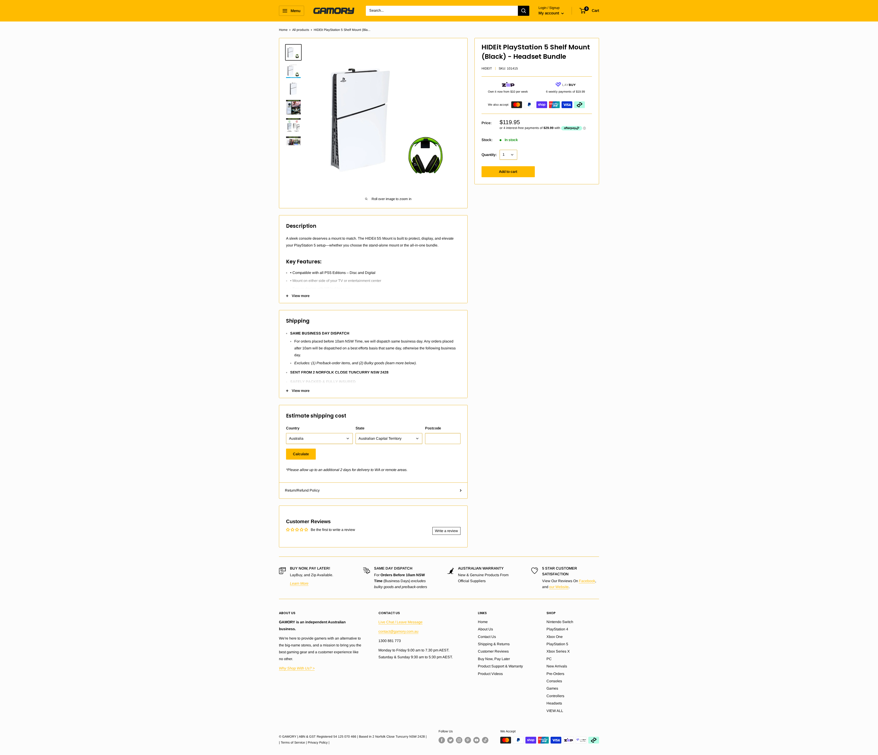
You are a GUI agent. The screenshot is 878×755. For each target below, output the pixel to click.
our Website (559, 587)
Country (293, 428)
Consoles (554, 681)
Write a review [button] (446, 531)
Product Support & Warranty (500, 666)
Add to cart (508, 172)
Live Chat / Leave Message (400, 622)
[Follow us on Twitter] (450, 740)
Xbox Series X (558, 651)
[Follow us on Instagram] (459, 740)
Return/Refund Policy (302, 490)
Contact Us (487, 637)
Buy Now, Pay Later (494, 659)
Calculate (301, 454)
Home (283, 30)
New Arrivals (556, 666)
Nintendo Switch (559, 622)
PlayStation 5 (557, 644)
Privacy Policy (318, 742)
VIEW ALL (554, 711)
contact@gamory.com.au (398, 631)
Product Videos (490, 674)
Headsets (554, 703)
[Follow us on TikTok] (485, 740)
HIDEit (487, 68)
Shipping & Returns (494, 644)
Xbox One (554, 637)
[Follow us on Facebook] (442, 740)
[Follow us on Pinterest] (468, 740)
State (360, 428)
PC (549, 659)
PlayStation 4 (557, 629)
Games (552, 688)
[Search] (523, 11)
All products (300, 30)
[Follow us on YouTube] (476, 740)
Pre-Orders (555, 674)
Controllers (555, 696)
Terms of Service (293, 742)
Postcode (433, 428)
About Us (485, 629)
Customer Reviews (493, 651)
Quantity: (489, 155)
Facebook (587, 581)
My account (549, 13)
